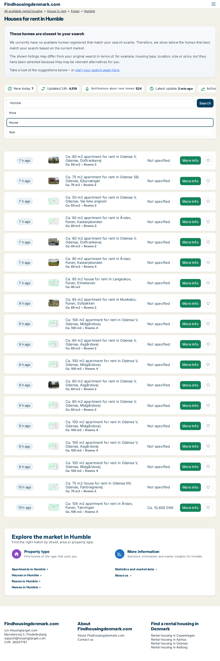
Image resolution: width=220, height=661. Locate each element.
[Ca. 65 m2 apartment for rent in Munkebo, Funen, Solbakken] (160, 303)
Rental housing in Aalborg (169, 647)
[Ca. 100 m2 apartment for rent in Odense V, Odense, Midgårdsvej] (160, 324)
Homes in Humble (25, 587)
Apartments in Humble (29, 569)
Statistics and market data (134, 569)
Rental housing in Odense (169, 643)
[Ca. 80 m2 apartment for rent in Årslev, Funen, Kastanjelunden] (160, 222)
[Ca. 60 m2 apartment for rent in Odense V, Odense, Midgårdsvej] (160, 405)
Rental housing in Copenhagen (173, 635)
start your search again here (97, 70)
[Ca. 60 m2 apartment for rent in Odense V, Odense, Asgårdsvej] (160, 344)
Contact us (85, 639)
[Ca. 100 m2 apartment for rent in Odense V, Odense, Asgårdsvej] (160, 446)
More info (190, 160)
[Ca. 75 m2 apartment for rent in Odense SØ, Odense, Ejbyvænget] (160, 181)
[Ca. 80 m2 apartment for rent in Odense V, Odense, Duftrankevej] (160, 160)
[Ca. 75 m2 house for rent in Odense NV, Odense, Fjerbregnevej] (160, 487)
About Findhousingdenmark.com (101, 635)
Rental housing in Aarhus (168, 639)
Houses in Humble (25, 575)
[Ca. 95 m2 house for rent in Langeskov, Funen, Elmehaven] (160, 283)
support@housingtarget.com (25, 638)
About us (121, 575)
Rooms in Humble (25, 581)
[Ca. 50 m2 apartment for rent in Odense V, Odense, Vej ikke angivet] (160, 201)
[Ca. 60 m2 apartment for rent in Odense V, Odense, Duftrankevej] (160, 242)
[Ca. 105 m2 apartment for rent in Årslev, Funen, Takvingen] (160, 507)
